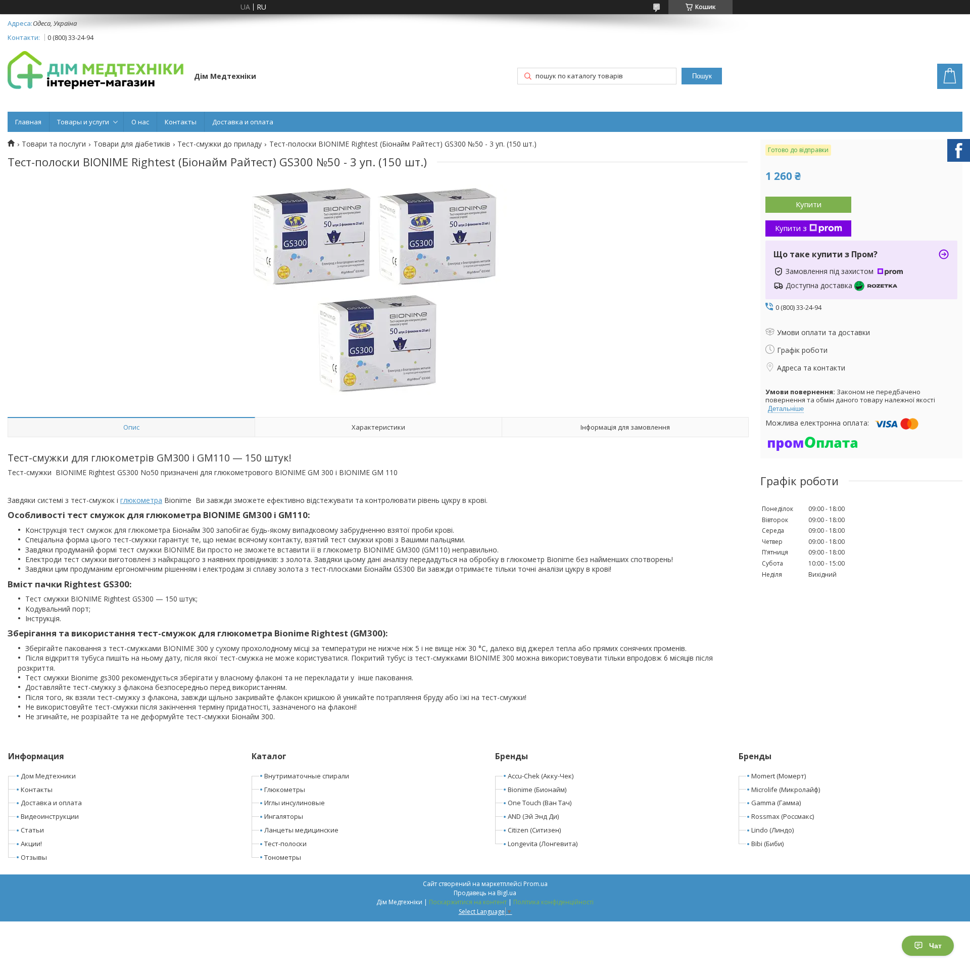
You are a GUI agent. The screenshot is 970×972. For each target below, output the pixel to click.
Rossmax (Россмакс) (782, 816)
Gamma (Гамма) (776, 802)
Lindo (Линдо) (772, 830)
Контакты (181, 121)
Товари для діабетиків (131, 144)
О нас (140, 121)
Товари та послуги (54, 144)
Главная (28, 121)
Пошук (702, 76)
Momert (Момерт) (778, 775)
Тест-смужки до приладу (219, 144)
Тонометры (282, 857)
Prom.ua (535, 884)
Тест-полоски (285, 843)
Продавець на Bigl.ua (485, 893)
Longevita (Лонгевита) (542, 843)
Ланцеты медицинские (301, 830)
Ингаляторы (283, 816)
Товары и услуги (83, 121)
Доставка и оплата (242, 121)
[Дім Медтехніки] (96, 71)
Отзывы (34, 857)
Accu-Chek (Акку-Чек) (540, 775)
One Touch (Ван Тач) (539, 802)
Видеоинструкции (50, 816)
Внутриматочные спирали (306, 775)
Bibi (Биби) (767, 843)
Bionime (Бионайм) (537, 789)
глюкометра (141, 500)
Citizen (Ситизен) (534, 830)
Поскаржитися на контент (468, 902)
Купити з (791, 228)
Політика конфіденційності (553, 902)
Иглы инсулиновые (294, 802)
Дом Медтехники (48, 775)
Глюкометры (284, 789)
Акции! (31, 843)
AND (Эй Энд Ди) (533, 816)
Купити (808, 204)
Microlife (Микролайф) (785, 789)
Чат (935, 946)
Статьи (32, 830)
